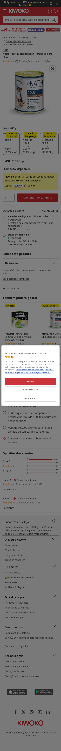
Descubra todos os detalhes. (30, 369)
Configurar (30, 398)
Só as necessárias (31, 389)
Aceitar (30, 381)
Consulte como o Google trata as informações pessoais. (29, 371)
